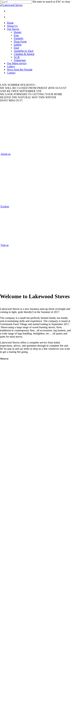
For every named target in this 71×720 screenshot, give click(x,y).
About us (6, 153)
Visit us (5, 245)
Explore (5, 206)
